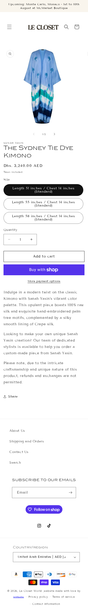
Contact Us (19, 452)
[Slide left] (34, 134)
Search (15, 463)
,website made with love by (62, 591)
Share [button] (13, 396)
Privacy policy (38, 596)
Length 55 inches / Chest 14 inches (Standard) (43, 203)
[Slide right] (54, 134)
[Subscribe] (70, 492)
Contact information (46, 604)
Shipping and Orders (26, 441)
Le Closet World (31, 591)
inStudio (18, 596)
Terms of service (63, 596)
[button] (9, 27)
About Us (17, 431)
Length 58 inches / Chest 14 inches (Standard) (43, 217)
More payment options (44, 281)
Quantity (10, 230)
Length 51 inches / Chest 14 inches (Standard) (43, 190)
